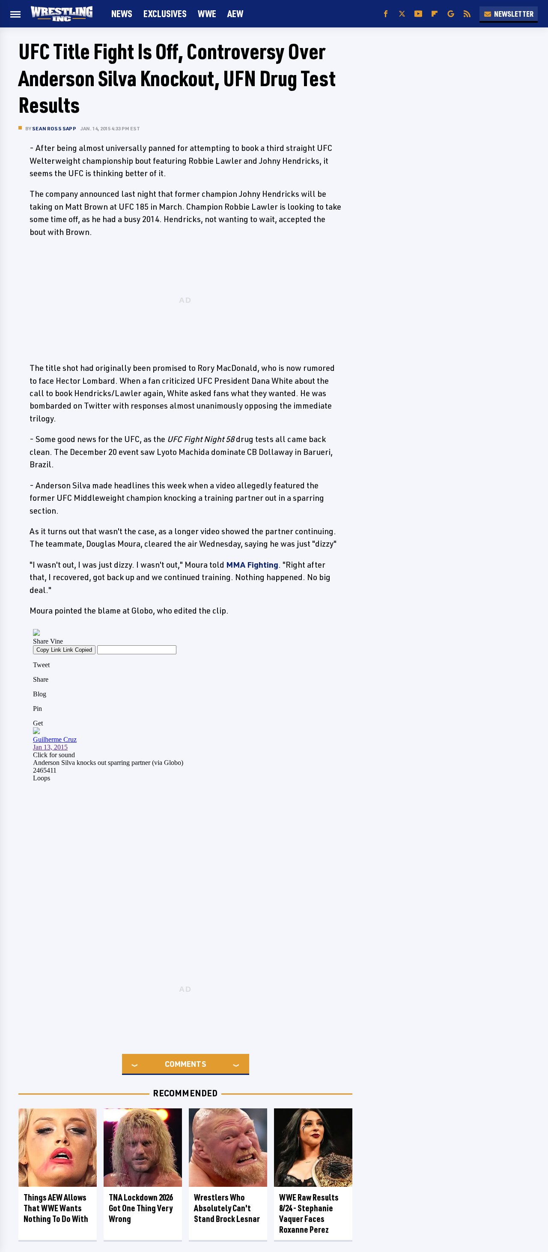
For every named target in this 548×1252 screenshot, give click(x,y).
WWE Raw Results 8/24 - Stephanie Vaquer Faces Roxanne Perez (309, 1213)
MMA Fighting (252, 565)
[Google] (451, 14)
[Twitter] (402, 14)
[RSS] (467, 14)
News (121, 13)
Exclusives (165, 13)
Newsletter (513, 13)
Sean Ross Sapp (54, 128)
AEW (235, 13)
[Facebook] (386, 14)
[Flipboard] (434, 14)
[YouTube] (418, 14)
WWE (207, 13)
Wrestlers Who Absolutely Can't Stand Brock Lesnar (227, 1208)
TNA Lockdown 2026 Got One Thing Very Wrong (141, 1208)
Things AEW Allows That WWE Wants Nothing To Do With (56, 1208)
